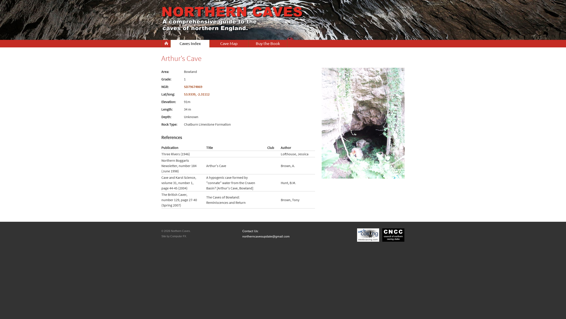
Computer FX (178, 236)
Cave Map (229, 43)
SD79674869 (193, 86)
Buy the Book (268, 43)
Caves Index (190, 43)
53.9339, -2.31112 (197, 94)
